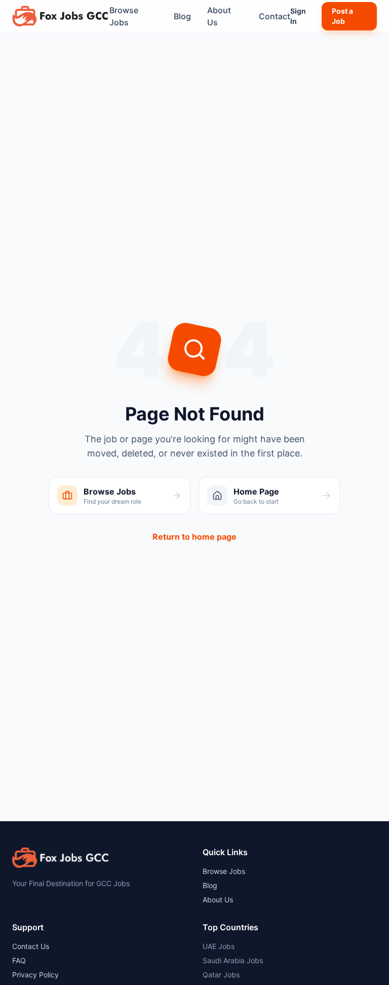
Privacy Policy (35, 974)
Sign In (298, 16)
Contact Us (30, 946)
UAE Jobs (219, 946)
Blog (182, 16)
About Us (219, 16)
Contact (274, 16)
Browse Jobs (123, 16)
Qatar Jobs (221, 974)
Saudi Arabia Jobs (233, 960)
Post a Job (342, 16)
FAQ (19, 960)
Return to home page (194, 537)
